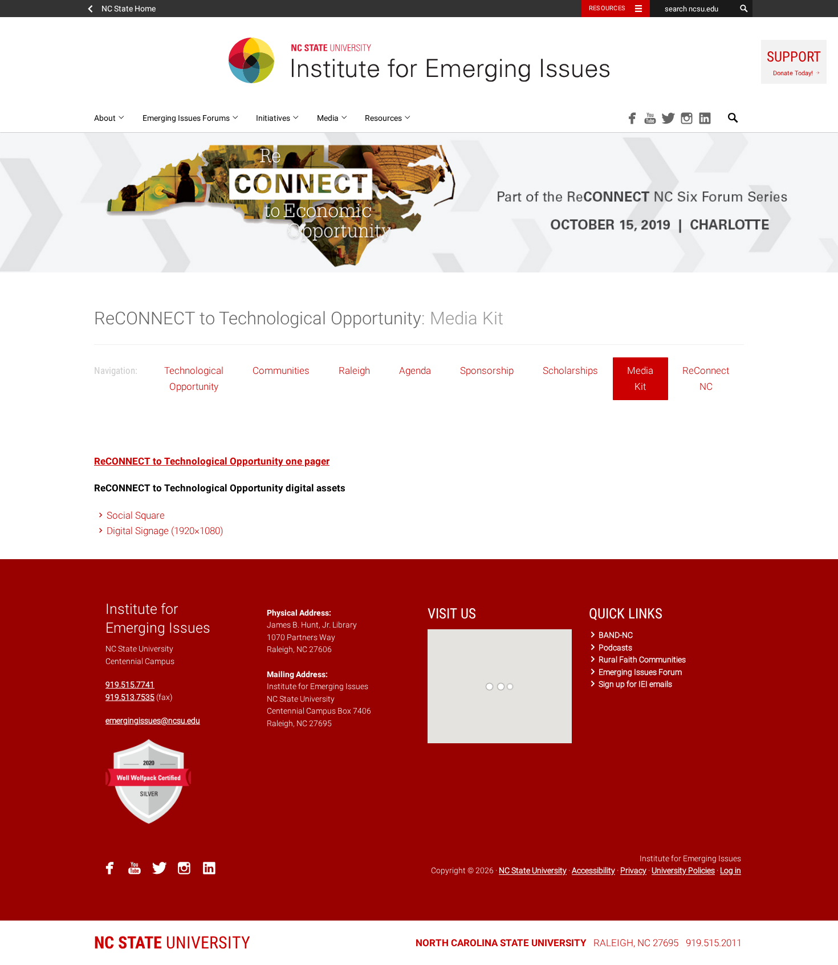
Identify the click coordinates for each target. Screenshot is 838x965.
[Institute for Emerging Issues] (419, 60)
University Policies (683, 871)
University (172, 942)
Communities (281, 370)
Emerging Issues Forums (187, 118)
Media (328, 118)
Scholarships (570, 370)
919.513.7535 (129, 697)
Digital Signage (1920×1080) (165, 530)
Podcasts (614, 647)
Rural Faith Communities (641, 659)
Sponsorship (487, 370)
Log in (730, 871)
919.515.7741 (129, 684)
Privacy (633, 871)
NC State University (533, 871)
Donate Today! (794, 62)
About (105, 118)
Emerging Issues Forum (639, 672)
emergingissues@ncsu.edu (152, 720)
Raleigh (354, 370)
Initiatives (274, 118)
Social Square (136, 515)
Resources (607, 8)
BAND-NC (615, 635)
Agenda (415, 370)
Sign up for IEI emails (634, 684)
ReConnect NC (705, 378)
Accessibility (593, 871)
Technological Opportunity (193, 378)
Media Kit (640, 378)
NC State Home (128, 8)
